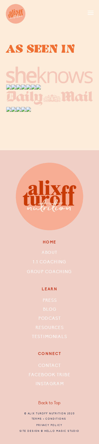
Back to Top (49, 403)
